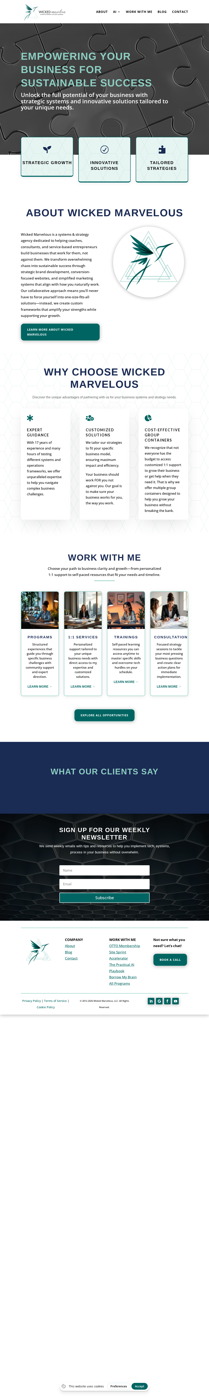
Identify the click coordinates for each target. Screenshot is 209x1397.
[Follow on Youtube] (175, 1001)
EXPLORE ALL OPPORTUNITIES (104, 715)
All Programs (119, 983)
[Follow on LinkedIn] (151, 1001)
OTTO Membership (124, 945)
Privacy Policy (31, 1001)
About (102, 12)
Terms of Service (55, 1001)
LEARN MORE (38, 686)
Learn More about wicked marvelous (50, 332)
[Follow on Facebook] (167, 1001)
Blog (162, 12)
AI (115, 12)
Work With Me (139, 12)
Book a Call (170, 960)
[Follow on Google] (159, 1001)
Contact (180, 12)
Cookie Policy (46, 1007)
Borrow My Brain (123, 977)
